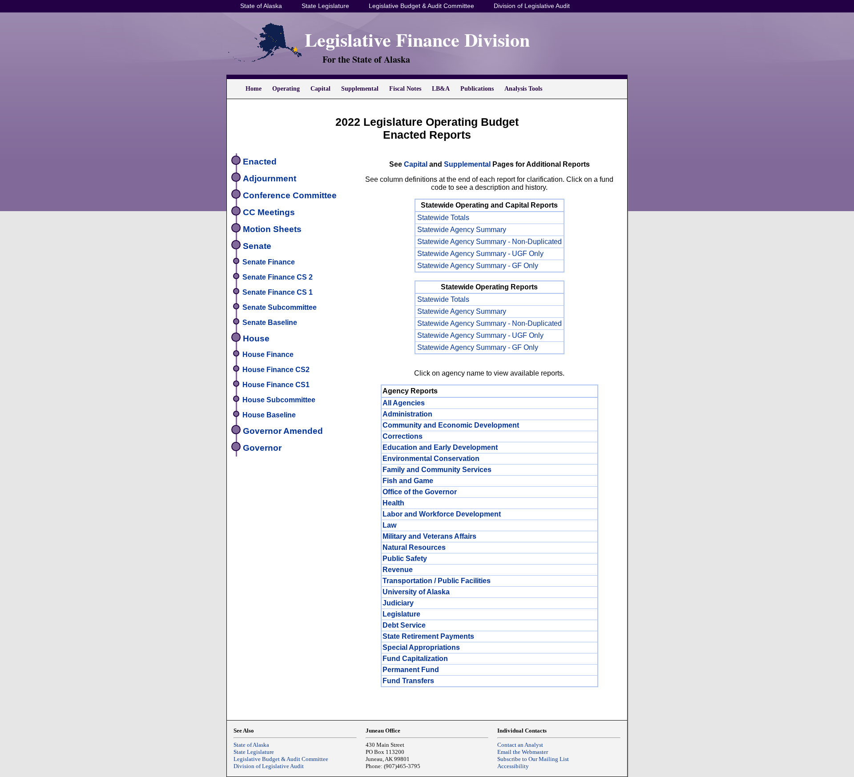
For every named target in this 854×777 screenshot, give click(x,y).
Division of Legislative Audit (532, 5)
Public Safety (405, 558)
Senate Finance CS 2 (277, 277)
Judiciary (398, 603)
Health (393, 503)
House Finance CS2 (276, 369)
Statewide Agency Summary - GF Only (477, 265)
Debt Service (404, 625)
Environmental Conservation (431, 458)
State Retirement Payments (428, 636)
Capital (320, 88)
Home (254, 88)
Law (389, 525)
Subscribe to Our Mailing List (533, 759)
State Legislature (325, 5)
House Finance (268, 354)
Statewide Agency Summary (461, 229)
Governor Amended (283, 431)
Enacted (260, 161)
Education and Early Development (440, 447)
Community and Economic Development (451, 425)
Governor (262, 448)
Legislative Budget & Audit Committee (421, 5)
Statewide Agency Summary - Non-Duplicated (489, 241)
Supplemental (360, 88)
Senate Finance (268, 262)
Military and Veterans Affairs (429, 536)
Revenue (398, 569)
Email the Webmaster (522, 752)
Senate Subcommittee (279, 307)
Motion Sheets (272, 229)
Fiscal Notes (405, 88)
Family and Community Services (437, 469)
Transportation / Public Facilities (437, 581)
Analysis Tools (523, 88)
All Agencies (404, 403)
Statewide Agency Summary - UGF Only (480, 253)
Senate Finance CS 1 (277, 292)
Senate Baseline (269, 322)
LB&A (441, 88)
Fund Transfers (408, 681)
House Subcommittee (278, 400)
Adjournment (269, 178)
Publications (477, 88)
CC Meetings (269, 212)
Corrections (403, 436)
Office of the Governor (420, 492)
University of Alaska (416, 592)
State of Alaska (261, 5)
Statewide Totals (443, 217)
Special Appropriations (421, 647)
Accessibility (513, 766)
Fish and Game (408, 481)
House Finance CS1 (276, 384)
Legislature (401, 614)
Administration (407, 414)
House (256, 338)
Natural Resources (414, 547)
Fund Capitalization (415, 658)
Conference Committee (290, 195)
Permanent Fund (411, 669)
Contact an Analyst (520, 744)
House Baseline (269, 415)
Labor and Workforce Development (442, 514)
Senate (257, 246)
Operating (286, 88)
